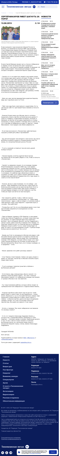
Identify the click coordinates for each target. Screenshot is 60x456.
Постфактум (8, 370)
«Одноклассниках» (7, 339)
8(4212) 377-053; (36, 373)
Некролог (6, 373)
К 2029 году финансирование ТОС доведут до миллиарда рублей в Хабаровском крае (50, 95)
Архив (5, 383)
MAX (25, 338)
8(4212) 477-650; (36, 379)
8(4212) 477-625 (36, 368)
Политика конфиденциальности (11, 439)
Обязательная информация (14, 401)
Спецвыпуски (8, 380)
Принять (53, 452)
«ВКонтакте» (31, 338)
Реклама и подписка (11, 398)
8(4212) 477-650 (36, 2)
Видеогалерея (8, 394)
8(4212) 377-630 (47, 379)
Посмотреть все (51, 103)
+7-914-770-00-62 (52, 2)
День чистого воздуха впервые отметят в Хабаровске (48, 66)
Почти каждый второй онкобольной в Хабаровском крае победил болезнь (50, 46)
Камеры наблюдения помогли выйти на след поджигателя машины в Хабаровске (48, 57)
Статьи (11, 13)
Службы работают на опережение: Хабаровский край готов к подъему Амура (49, 85)
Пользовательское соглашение (10, 437)
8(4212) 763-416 (47, 373)
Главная (3, 13)
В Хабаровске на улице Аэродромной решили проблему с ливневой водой (48, 26)
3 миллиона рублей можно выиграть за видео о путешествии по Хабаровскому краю (49, 36)
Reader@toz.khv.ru (36, 384)
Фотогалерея (8, 391)
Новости (6, 360)
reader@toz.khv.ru (25, 342)
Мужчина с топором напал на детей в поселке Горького (49, 75)
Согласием (32, 453)
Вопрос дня (7, 366)
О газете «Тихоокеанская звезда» (13, 387)
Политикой (38, 453)
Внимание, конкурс (10, 376)
